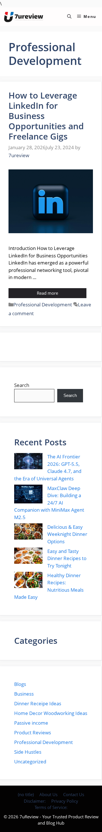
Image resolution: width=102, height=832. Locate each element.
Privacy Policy (64, 801)
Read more (47, 293)
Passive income (31, 723)
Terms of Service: (51, 807)
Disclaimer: (35, 801)
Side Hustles (27, 752)
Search (21, 385)
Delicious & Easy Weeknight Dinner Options (67, 534)
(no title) (26, 794)
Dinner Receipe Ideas (37, 703)
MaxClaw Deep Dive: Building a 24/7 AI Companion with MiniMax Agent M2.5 (49, 502)
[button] (69, 16)
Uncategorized (30, 761)
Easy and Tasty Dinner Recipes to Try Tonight (66, 558)
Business (24, 693)
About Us (48, 794)
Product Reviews (32, 732)
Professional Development (42, 304)
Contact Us (73, 794)
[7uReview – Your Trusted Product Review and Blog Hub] (24, 16)
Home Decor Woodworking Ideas (50, 713)
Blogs (20, 684)
